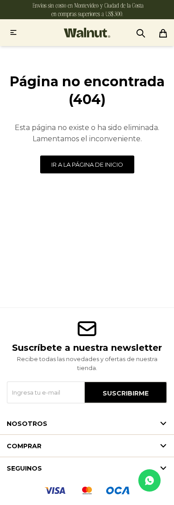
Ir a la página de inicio (87, 164)
